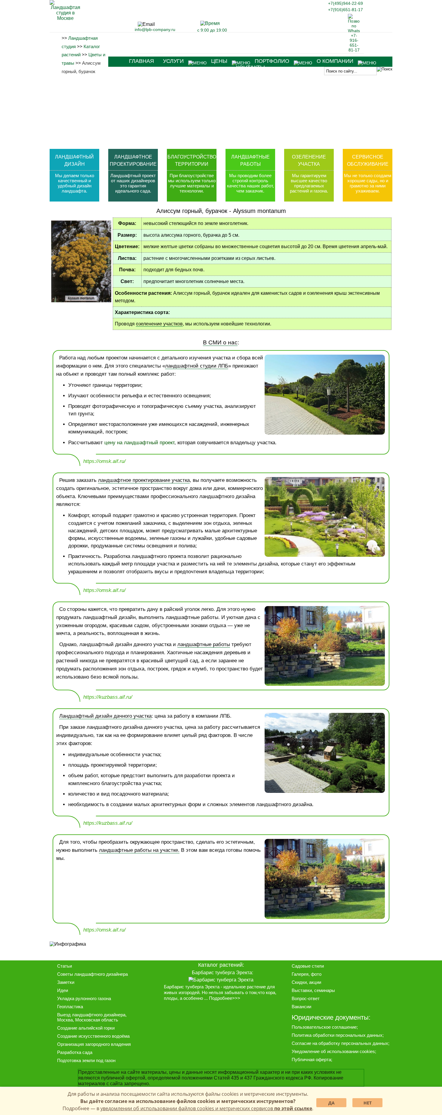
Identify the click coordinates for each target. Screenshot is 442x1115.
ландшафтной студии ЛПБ (196, 366)
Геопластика (70, 1006)
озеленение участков (159, 323)
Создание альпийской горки (86, 1027)
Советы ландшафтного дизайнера (92, 974)
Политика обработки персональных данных (337, 1035)
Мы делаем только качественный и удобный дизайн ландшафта (74, 183)
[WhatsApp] (354, 50)
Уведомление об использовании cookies (333, 1051)
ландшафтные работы (203, 644)
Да (331, 1103)
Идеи (62, 990)
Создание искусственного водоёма (93, 1036)
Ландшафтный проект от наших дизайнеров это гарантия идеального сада (133, 183)
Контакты (250, 67)
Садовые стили (308, 966)
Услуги (173, 61)
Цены (219, 61)
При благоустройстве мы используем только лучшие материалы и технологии (192, 183)
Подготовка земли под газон (86, 1060)
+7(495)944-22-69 (345, 3)
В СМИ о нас (220, 342)
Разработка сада (74, 1052)
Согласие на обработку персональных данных (340, 1043)
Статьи (64, 966)
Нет (368, 1103)
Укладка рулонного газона (84, 998)
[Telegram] (290, 11)
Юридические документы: (331, 1017)
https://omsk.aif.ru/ (104, 461)
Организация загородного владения (94, 1044)
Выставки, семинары (313, 990)
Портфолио (272, 61)
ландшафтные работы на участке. (139, 850)
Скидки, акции (306, 982)
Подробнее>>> (224, 998)
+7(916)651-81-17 (345, 9)
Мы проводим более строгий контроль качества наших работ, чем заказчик (250, 183)
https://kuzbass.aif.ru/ (107, 697)
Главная (141, 61)
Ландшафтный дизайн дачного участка (105, 716)
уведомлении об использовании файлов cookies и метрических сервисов (206, 1108)
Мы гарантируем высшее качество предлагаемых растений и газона (308, 183)
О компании (335, 61)
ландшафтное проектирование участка (144, 480)
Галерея (300, 974)
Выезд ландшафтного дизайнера (91, 1014)
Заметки (65, 982)
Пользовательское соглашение (324, 1027)
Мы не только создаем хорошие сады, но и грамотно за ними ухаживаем (367, 183)
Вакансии (301, 1006)
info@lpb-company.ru (155, 29)
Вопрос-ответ (306, 998)
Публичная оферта (311, 1059)
